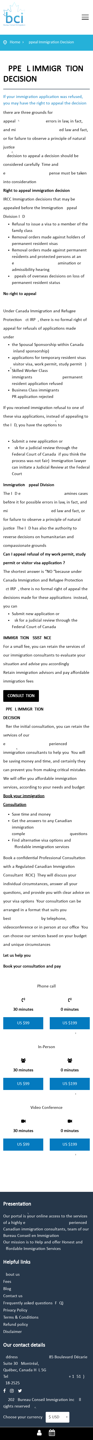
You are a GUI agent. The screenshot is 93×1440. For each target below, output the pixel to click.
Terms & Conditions (20, 1317)
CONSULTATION (21, 696)
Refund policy (15, 1325)
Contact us (12, 1296)
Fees (7, 1282)
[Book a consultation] (52, 1433)
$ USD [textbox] (54, 1417)
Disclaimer (12, 1332)
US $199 (70, 1023)
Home (15, 42)
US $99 (23, 1023)
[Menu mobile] (85, 18)
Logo (26, 14)
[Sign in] (39, 1433)
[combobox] (57, 1417)
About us (11, 1274)
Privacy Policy (15, 1310)
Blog (7, 1289)
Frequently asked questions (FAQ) (33, 1303)
